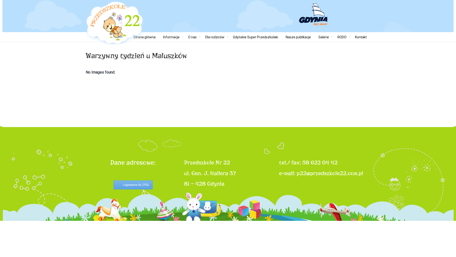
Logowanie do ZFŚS (136, 185)
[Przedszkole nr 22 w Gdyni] (115, 22)
